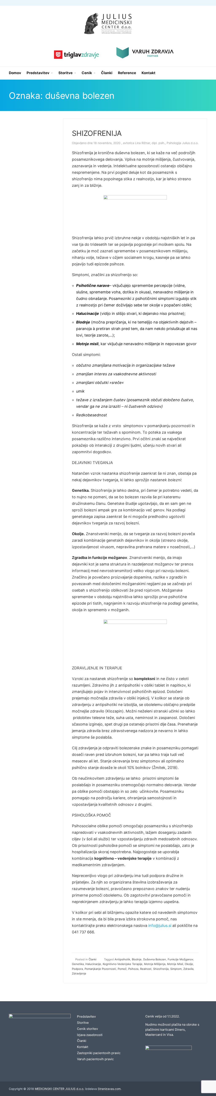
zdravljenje (79, 973)
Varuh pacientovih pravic (95, 1059)
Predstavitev (86, 1016)
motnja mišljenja (154, 964)
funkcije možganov (180, 959)
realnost (145, 968)
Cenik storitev (87, 1029)
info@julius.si (159, 925)
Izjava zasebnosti (90, 1035)
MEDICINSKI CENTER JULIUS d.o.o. (59, 1089)
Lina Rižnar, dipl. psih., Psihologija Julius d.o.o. (166, 143)
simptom (176, 968)
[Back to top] (201, 1081)
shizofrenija (161, 968)
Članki (92, 959)
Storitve (83, 1023)
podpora (77, 968)
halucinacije (93, 964)
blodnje (137, 959)
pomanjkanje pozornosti (100, 968)
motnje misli (175, 964)
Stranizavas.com (109, 1089)
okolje (189, 964)
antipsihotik (122, 959)
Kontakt (82, 1047)
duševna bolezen (154, 959)
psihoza (133, 968)
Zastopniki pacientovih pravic (98, 1053)
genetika (78, 964)
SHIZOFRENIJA (97, 133)
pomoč (122, 968)
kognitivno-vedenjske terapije (122, 964)
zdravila (188, 968)
